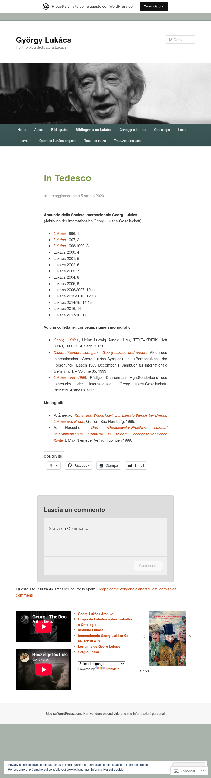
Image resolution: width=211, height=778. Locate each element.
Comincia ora (153, 6)
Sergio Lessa (88, 651)
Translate (112, 668)
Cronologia (162, 129)
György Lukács (44, 39)
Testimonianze (95, 140)
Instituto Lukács (90, 629)
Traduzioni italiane (127, 140)
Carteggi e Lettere (133, 129)
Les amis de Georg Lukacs (99, 646)
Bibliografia (59, 129)
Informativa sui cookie (107, 769)
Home (21, 129)
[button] (190, 636)
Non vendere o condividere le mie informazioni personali (124, 713)
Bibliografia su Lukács (93, 129)
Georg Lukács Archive (95, 613)
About (38, 129)
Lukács (60, 245)
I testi (182, 129)
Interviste (24, 140)
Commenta (148, 565)
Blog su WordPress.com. (64, 713)
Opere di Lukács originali (57, 140)
